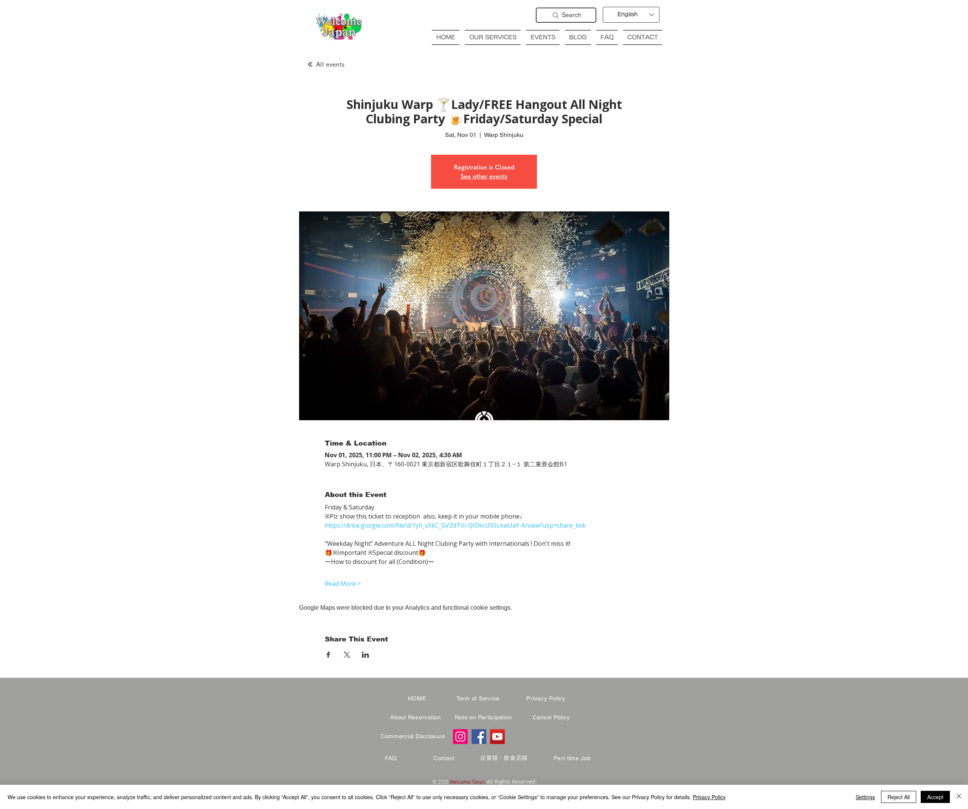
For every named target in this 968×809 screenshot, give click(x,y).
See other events (484, 176)
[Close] (958, 797)
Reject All (898, 797)
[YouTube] (497, 736)
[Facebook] (479, 736)
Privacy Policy (709, 797)
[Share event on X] (347, 655)
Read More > (343, 583)
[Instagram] (460, 736)
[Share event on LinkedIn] (365, 655)
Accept (935, 797)
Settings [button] (865, 797)
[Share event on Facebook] (328, 655)
